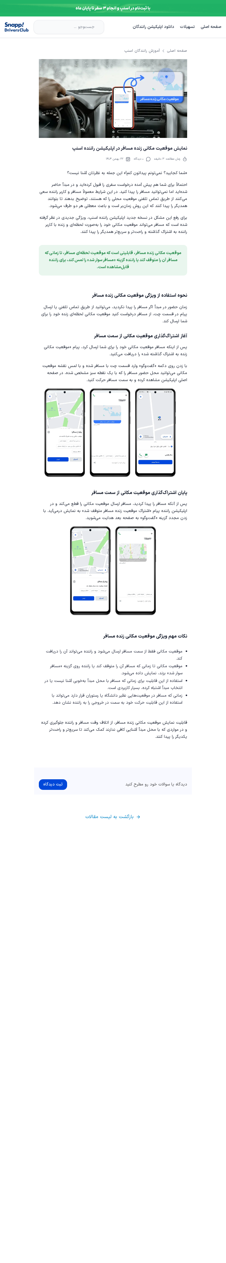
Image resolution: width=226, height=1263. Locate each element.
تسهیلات (187, 27)
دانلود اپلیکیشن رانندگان (153, 27)
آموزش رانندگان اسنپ (142, 51)
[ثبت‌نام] (113, 8)
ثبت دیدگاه (53, 784)
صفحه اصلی (211, 27)
